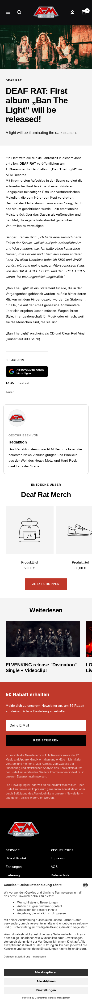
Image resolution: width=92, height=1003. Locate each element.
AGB (54, 867)
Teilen (10, 392)
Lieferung (13, 875)
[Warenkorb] (84, 12)
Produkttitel (29, 562)
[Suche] (19, 12)
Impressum (59, 858)
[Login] (72, 12)
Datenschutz (60, 875)
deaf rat (14, 80)
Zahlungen (14, 867)
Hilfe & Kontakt (17, 858)
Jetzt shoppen (46, 584)
